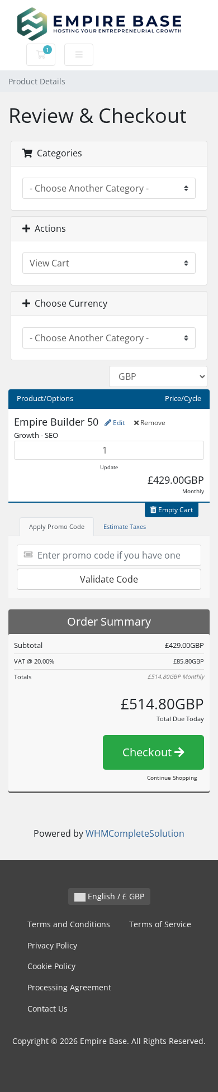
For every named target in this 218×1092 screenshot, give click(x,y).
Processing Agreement (69, 987)
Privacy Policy (52, 945)
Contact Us (47, 1008)
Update (109, 467)
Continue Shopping (172, 777)
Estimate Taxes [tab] (124, 526)
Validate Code (109, 579)
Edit (118, 422)
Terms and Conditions (68, 924)
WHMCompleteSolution (135, 833)
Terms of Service (160, 924)
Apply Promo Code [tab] (56, 526)
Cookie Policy (51, 966)
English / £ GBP (115, 896)
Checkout (148, 752)
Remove (152, 422)
